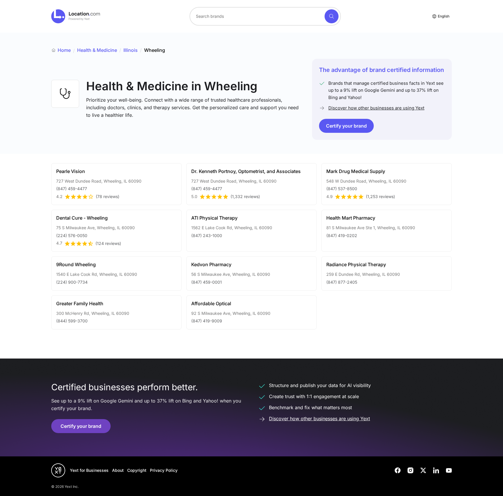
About (118, 470)
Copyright (136, 470)
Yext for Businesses (89, 470)
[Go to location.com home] (75, 16)
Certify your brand (346, 126)
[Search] (332, 16)
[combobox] (265, 16)
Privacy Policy (164, 470)
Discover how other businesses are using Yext (376, 108)
